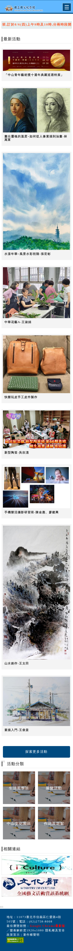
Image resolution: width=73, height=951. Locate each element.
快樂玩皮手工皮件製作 (21, 397)
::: (3, 761)
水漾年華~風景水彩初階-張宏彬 (27, 253)
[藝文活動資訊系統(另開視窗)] (37, 887)
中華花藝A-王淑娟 (18, 322)
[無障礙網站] (15, 943)
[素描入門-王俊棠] (37, 701)
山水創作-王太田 (16, 663)
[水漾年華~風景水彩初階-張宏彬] (37, 201)
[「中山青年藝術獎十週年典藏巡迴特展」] (37, 60)
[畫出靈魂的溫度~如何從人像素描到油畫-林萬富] (37, 110)
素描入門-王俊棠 (16, 730)
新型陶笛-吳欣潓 (16, 452)
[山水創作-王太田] (37, 592)
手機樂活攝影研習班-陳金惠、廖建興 (31, 512)
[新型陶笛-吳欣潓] (37, 429)
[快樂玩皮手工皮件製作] (37, 364)
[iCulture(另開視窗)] (37, 865)
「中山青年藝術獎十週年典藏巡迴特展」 (34, 74)
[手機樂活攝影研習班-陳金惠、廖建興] (37, 487)
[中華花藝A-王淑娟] (37, 292)
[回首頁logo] (22, 7)
